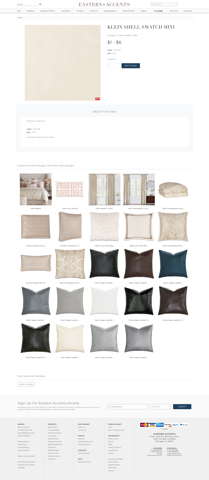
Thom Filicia (22, 444)
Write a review (26, 384)
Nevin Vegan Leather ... (104, 283)
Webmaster (112, 468)
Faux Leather (124, 35)
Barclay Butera (23, 441)
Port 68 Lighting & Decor (27, 462)
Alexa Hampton (23, 450)
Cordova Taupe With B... (36, 283)
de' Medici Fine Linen (25, 430)
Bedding (30, 11)
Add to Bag (131, 66)
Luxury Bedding (53, 430)
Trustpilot (164, 429)
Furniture (93, 11)
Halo (135, 35)
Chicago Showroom (85, 441)
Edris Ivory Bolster (70, 208)
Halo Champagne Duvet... (173, 208)
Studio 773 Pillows (24, 436)
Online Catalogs (84, 453)
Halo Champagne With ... (173, 246)
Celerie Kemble (23, 447)
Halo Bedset (36, 208)
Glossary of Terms (114, 447)
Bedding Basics (110, 11)
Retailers (81, 439)
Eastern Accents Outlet (26, 456)
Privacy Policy (45, 409)
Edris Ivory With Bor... (139, 246)
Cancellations (113, 450)
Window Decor (53, 439)
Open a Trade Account (116, 430)
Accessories (65, 11)
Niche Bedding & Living (26, 433)
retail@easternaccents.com (154, 454)
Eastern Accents (24, 427)
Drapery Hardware (54, 441)
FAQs (110, 444)
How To (111, 441)
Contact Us (82, 430)
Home (20, 17)
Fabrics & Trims (128, 11)
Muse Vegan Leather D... (139, 320)
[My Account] (189, 4)
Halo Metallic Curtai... (104, 208)
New (19, 11)
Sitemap (111, 470)
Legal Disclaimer (114, 465)
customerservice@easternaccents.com (174, 454)
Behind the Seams (84, 462)
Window (80, 11)
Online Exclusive (54, 456)
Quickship (188, 11)
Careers (111, 453)
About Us (81, 427)
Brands (144, 11)
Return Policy (113, 462)
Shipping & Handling (115, 459)
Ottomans (51, 447)
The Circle (173, 11)
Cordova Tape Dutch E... (36, 246)
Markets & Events (84, 444)
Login (110, 427)
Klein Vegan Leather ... (70, 357)
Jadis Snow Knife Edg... (104, 246)
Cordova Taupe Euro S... (70, 246)
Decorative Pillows (48, 11)
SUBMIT (182, 406)
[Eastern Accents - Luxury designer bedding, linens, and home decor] (104, 4)
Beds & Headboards (55, 444)
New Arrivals (52, 427)
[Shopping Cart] (191, 4)
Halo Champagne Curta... (138, 208)
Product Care (113, 439)
